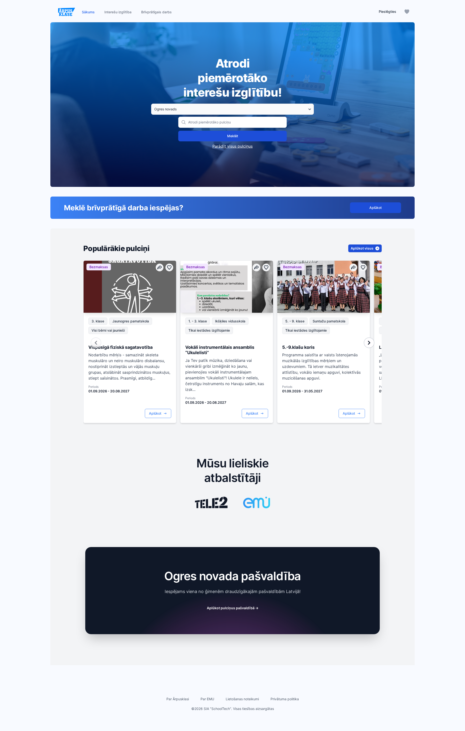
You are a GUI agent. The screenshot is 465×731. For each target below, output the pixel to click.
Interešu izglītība (118, 12)
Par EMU (207, 699)
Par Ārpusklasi (177, 699)
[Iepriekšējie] (96, 343)
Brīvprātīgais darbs (156, 12)
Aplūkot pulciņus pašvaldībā (232, 608)
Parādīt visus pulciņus (232, 146)
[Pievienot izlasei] (169, 267)
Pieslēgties (387, 11)
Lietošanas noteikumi (242, 699)
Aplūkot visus (362, 248)
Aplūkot (375, 208)
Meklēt (232, 136)
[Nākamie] (369, 343)
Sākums (88, 12)
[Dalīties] (159, 267)
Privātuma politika (285, 699)
